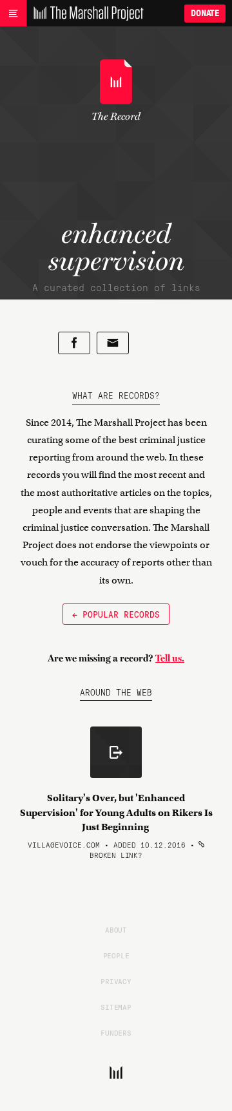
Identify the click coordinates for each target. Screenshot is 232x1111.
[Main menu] (13, 13)
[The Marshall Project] (85, 13)
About (116, 929)
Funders (116, 1032)
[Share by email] (113, 343)
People (116, 955)
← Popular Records (116, 614)
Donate (205, 13)
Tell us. (169, 658)
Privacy (116, 981)
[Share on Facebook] (74, 343)
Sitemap (116, 1007)
